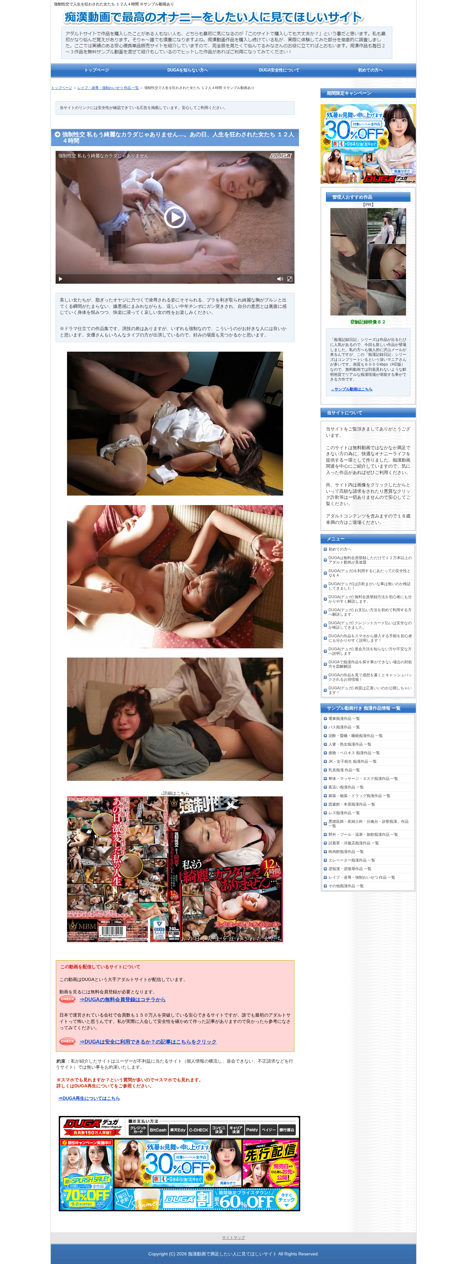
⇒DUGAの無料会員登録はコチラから (122, 999)
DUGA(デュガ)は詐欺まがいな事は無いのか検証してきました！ (369, 586)
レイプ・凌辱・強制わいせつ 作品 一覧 (108, 88)
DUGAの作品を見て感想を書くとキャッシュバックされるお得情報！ (370, 677)
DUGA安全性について (279, 70)
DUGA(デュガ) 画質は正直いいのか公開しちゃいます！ (370, 690)
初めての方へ (339, 549)
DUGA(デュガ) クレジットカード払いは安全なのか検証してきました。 (370, 625)
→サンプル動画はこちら (352, 389)
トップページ (61, 88)
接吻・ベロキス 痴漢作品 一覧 (354, 753)
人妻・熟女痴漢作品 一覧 (349, 744)
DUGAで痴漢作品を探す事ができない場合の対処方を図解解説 (370, 664)
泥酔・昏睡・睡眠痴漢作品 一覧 (355, 735)
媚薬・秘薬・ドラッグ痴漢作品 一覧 (359, 796)
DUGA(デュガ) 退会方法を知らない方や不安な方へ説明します (370, 651)
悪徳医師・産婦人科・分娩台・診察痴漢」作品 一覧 (368, 823)
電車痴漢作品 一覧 (344, 718)
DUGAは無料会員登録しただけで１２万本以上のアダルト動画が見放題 (370, 560)
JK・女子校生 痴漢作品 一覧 (352, 761)
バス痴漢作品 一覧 (344, 727)
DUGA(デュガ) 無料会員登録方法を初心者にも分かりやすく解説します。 (370, 599)
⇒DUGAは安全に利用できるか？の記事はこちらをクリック (148, 1041)
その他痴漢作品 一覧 (346, 886)
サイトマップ (233, 1237)
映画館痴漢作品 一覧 (346, 851)
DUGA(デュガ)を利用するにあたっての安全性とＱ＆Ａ (369, 573)
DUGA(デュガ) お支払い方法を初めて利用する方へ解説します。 (370, 612)
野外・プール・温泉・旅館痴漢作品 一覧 (363, 834)
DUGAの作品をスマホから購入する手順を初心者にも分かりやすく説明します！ (370, 638)
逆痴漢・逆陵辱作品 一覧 (349, 869)
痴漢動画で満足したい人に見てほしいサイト (232, 1253)
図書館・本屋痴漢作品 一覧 (351, 804)
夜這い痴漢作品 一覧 (346, 787)
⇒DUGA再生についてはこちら (89, 1098)
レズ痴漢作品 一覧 (344, 813)
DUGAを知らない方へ (187, 70)
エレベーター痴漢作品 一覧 (351, 860)
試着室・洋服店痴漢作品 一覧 (353, 843)
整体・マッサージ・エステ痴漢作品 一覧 (363, 778)
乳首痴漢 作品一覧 (344, 770)
